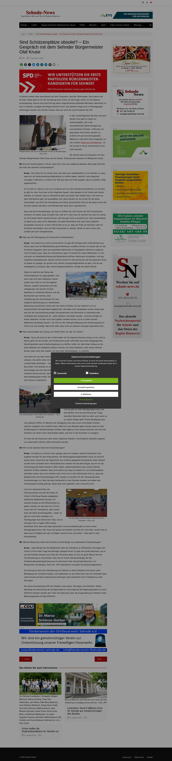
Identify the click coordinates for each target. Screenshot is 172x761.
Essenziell (61, 373)
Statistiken (94, 373)
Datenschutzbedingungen (86, 403)
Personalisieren (86, 400)
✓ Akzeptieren (86, 380)
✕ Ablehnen (86, 394)
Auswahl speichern (86, 387)
